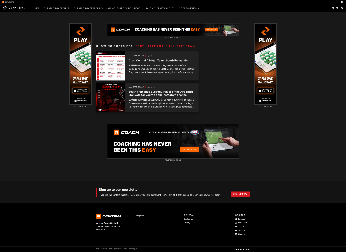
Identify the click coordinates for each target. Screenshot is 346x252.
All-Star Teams (136, 56)
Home (36, 8)
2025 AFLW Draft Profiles (88, 8)
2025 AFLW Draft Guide (56, 8)
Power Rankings (187, 8)
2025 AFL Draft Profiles (160, 8)
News (137, 8)
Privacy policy (190, 223)
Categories (139, 216)
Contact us (188, 219)
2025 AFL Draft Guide (118, 8)
